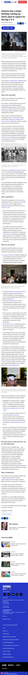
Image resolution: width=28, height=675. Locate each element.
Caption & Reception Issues (8, 648)
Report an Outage (6, 651)
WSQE (16, 612)
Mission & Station (6, 619)
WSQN (4, 613)
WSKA (11, 613)
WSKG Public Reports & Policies (9, 636)
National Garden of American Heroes (15, 291)
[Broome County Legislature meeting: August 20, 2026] (5, 554)
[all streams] (26, 673)
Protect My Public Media (8, 642)
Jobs (4, 627)
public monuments (14, 415)
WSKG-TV (8, 613)
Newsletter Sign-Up (7, 654)
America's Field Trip (8, 255)
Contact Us (5, 630)
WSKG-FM (4, 612)
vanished (7, 359)
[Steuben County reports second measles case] (5, 544)
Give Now (23, 2)
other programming (13, 365)
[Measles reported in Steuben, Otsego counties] (5, 564)
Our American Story (8, 324)
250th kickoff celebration (17, 80)
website (21, 436)
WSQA (19, 612)
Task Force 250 (5, 207)
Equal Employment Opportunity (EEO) (11, 639)
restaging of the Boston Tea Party (17, 170)
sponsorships (5, 479)
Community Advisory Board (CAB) (10, 625)
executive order (8, 234)
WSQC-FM (23, 612)
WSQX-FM (9, 612)
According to (9, 109)
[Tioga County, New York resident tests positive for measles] (5, 574)
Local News (13, 541)
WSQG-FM (13, 612)
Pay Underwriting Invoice (8, 657)
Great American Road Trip (12, 300)
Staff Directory (6, 633)
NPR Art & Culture (7, 514)
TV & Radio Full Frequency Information (11, 645)
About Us (5, 616)
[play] (2, 673)
